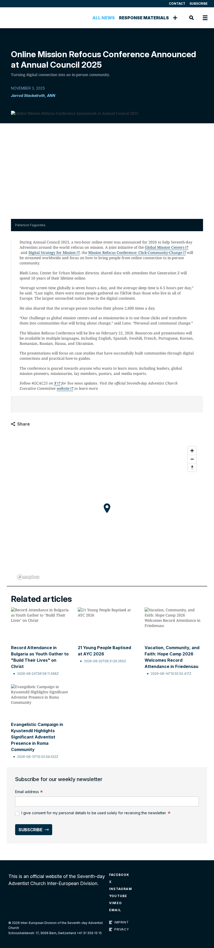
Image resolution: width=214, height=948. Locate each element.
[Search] (191, 18)
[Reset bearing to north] (192, 467)
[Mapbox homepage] (28, 577)
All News (103, 17)
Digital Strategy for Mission (52, 252)
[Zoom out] (192, 459)
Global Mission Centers (164, 247)
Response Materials (144, 17)
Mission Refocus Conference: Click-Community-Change (135, 252)
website (63, 388)
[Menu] (205, 18)
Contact (177, 3)
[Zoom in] (192, 450)
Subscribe (198, 3)
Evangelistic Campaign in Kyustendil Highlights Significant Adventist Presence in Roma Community (37, 737)
